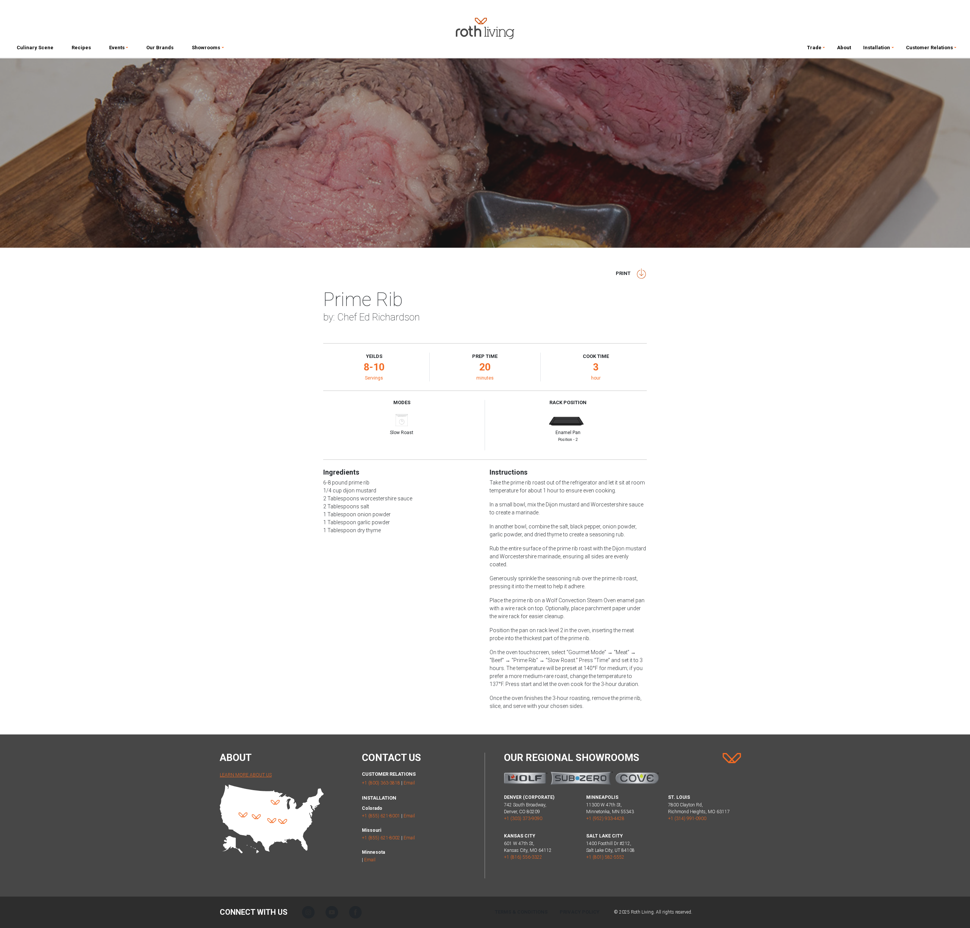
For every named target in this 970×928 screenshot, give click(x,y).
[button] (118, 49)
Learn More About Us (246, 775)
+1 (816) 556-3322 (523, 857)
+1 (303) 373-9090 (523, 818)
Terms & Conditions (521, 912)
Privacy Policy (579, 912)
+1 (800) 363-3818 (381, 783)
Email (409, 783)
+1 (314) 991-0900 (687, 818)
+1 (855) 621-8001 (381, 816)
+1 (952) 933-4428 (605, 818)
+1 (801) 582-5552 (605, 857)
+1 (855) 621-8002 (381, 838)
